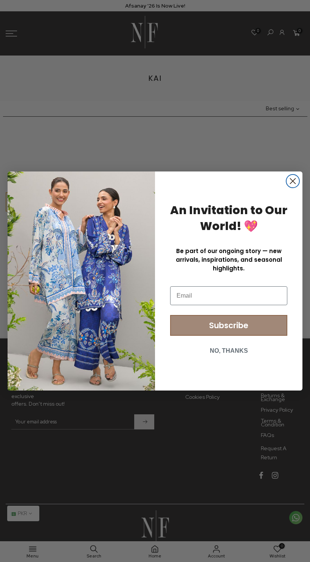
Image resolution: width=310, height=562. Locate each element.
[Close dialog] (292, 181)
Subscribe (228, 325)
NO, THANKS (229, 350)
